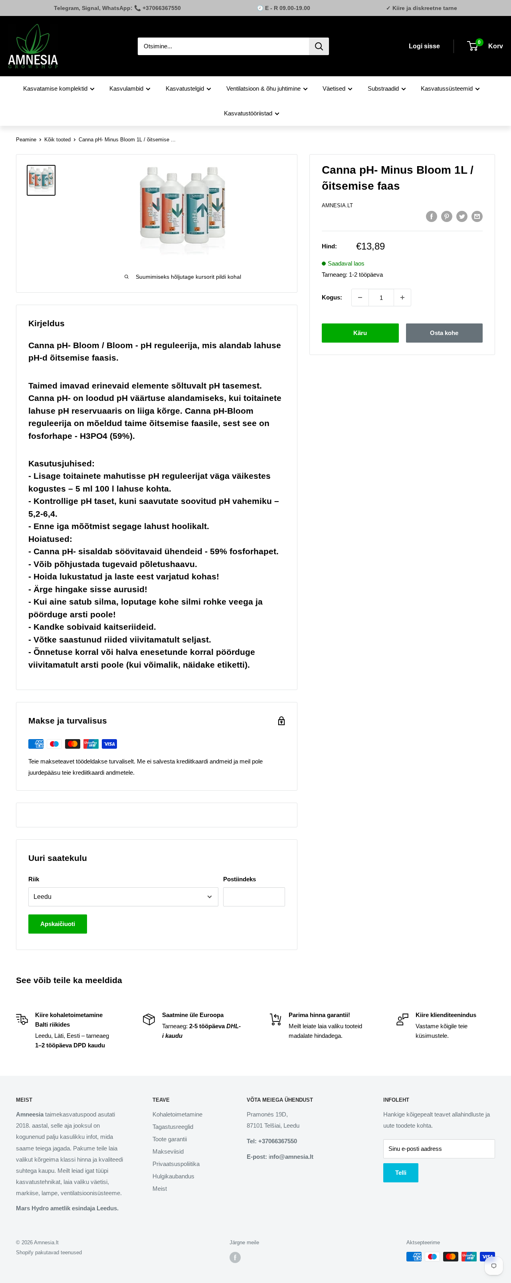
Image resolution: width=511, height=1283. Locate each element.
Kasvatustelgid (185, 88)
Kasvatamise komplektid (55, 88)
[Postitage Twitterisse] (461, 216)
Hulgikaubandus (173, 1176)
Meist (160, 1188)
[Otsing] (319, 46)
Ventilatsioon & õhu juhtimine (263, 88)
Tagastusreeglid (173, 1126)
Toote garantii (170, 1139)
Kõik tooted (57, 140)
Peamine (26, 140)
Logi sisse (424, 46)
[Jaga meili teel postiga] (477, 216)
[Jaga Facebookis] (431, 216)
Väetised (334, 88)
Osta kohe (444, 332)
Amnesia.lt (337, 205)
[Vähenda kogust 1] (360, 297)
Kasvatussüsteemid (447, 88)
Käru (360, 332)
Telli (400, 1172)
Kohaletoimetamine (177, 1114)
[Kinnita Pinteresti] (446, 216)
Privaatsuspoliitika (176, 1163)
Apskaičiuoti (57, 923)
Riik (33, 879)
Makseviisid (168, 1151)
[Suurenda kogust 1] (402, 297)
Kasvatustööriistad (248, 113)
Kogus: (332, 297)
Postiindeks (239, 879)
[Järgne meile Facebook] (235, 1257)
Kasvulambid (126, 88)
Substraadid (383, 88)
